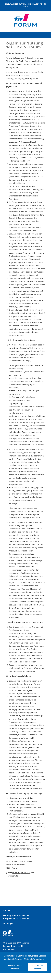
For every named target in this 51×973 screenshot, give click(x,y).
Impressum (10, 918)
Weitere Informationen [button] (34, 959)
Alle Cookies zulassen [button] (37, 967)
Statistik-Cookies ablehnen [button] (15, 967)
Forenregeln (8, 923)
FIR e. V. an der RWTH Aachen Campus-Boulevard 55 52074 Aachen (16, 946)
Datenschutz (23, 918)
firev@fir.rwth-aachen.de (17, 915)
